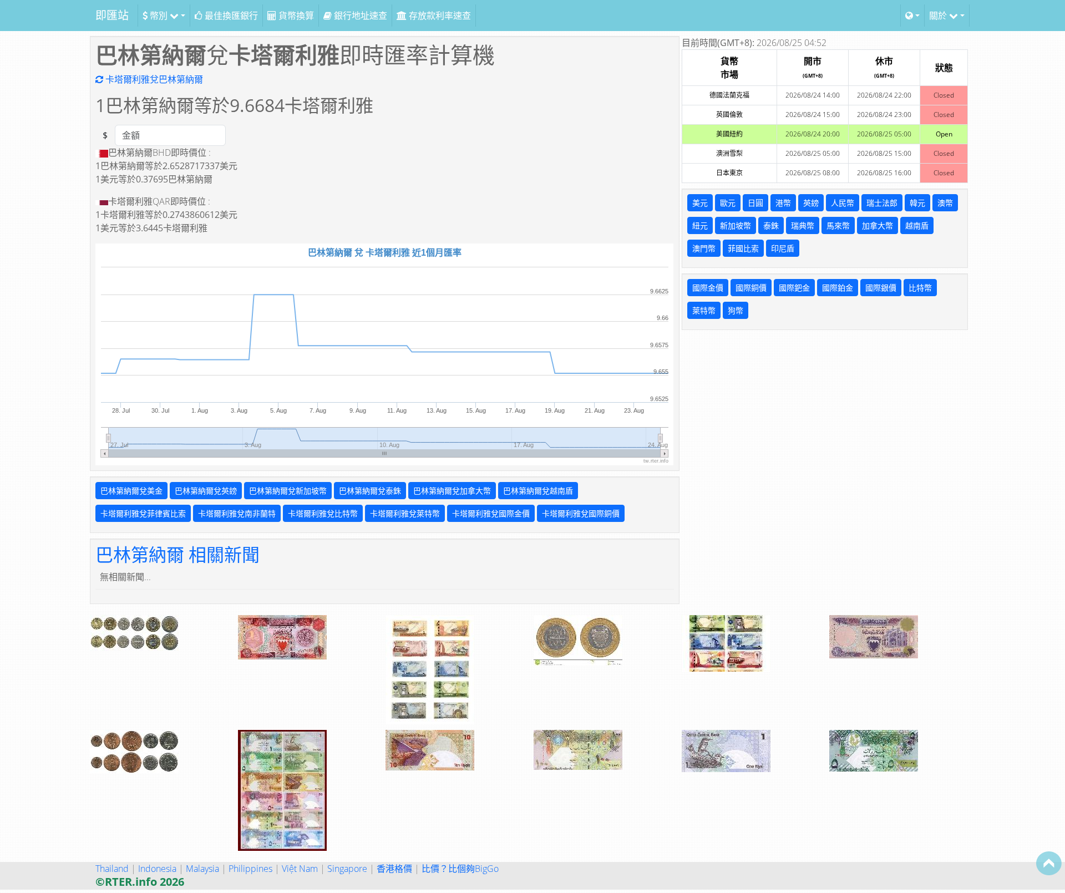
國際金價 (707, 287)
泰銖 (771, 225)
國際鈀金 (794, 287)
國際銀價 (880, 287)
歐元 (728, 202)
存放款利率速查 (439, 15)
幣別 (159, 15)
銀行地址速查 (359, 15)
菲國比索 (743, 248)
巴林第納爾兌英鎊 (206, 490)
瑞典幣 (802, 225)
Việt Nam (300, 868)
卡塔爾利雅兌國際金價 (491, 513)
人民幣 (842, 202)
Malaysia (202, 868)
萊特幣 (704, 310)
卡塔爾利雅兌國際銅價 (581, 513)
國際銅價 (751, 287)
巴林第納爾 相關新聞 (177, 554)
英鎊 (811, 202)
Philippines (250, 868)
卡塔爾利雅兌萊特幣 (405, 513)
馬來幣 (838, 225)
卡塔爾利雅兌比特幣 (323, 513)
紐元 (700, 225)
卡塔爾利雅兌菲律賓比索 (143, 513)
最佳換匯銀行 (230, 15)
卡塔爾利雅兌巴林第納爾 (153, 79)
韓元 (917, 202)
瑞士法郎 (881, 202)
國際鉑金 (837, 287)
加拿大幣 (877, 225)
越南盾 (917, 225)
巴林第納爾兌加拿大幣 (452, 490)
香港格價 (394, 868)
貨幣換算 (295, 15)
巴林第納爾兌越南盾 (538, 490)
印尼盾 (782, 248)
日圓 (755, 202)
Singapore (347, 868)
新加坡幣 (735, 225)
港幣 (783, 202)
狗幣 (735, 310)
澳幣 (945, 202)
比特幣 (920, 287)
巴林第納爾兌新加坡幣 (288, 490)
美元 (700, 202)
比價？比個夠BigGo (460, 868)
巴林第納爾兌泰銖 (370, 490)
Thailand (112, 868)
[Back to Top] (1049, 863)
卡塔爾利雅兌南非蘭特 (237, 513)
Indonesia (157, 868)
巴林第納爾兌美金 (131, 490)
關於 (939, 15)
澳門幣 (704, 248)
